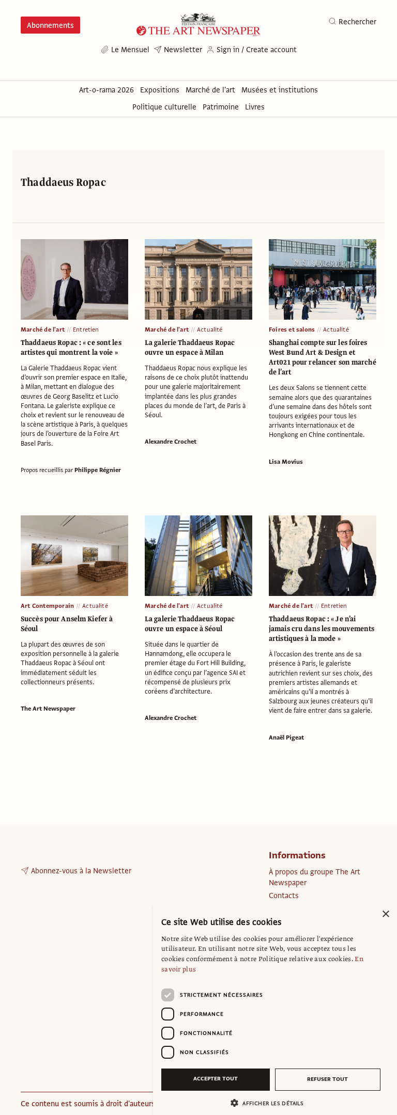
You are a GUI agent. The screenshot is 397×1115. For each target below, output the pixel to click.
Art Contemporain (47, 606)
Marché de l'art (43, 329)
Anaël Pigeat (286, 737)
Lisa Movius (286, 462)
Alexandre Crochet (170, 441)
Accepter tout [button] (215, 1078)
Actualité (210, 329)
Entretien (86, 329)
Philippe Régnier (97, 470)
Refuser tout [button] (327, 1079)
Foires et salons (292, 329)
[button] (270, 1102)
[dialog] (275, 1009)
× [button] (385, 914)
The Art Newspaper (48, 708)
